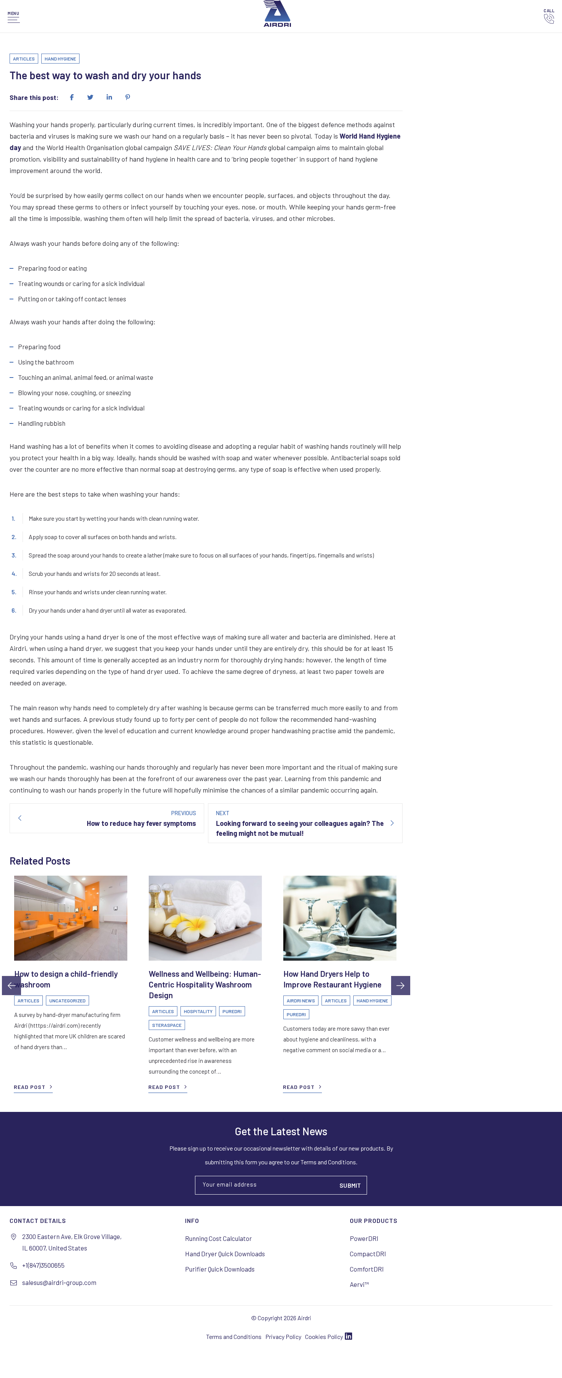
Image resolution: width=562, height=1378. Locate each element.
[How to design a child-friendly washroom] (70, 918)
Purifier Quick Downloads (220, 1269)
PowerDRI (364, 1238)
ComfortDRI (367, 1269)
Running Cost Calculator (218, 1238)
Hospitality (198, 1011)
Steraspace (167, 1025)
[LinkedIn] (348, 1337)
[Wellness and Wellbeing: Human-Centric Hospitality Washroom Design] (205, 918)
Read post (29, 1087)
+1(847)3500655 (43, 1265)
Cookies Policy (324, 1336)
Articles (24, 58)
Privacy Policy (283, 1336)
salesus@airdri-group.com (59, 1282)
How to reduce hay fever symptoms (141, 818)
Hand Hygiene (60, 58)
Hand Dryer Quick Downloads (225, 1253)
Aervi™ (359, 1284)
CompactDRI (368, 1253)
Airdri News (301, 1000)
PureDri (232, 1011)
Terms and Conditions (234, 1336)
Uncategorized (67, 1000)
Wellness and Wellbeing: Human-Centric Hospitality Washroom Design (205, 984)
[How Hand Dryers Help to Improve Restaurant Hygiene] (339, 918)
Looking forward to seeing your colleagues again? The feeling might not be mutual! (300, 823)
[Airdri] (277, 13)
